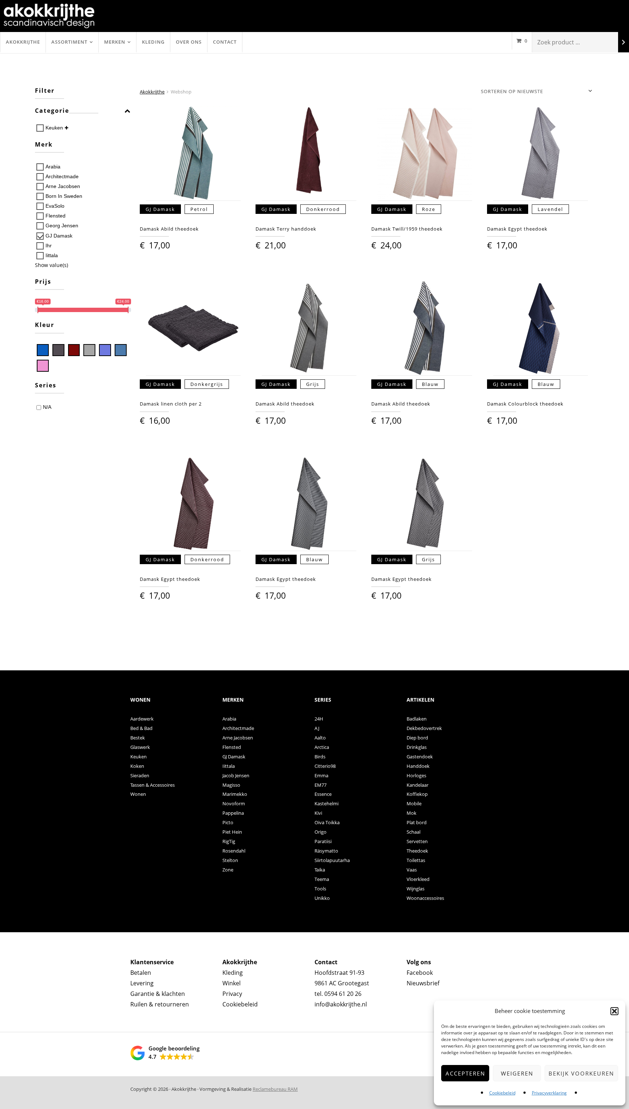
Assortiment (69, 42)
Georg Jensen (62, 225)
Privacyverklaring (549, 1093)
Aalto (320, 737)
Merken (114, 42)
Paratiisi (323, 841)
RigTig (228, 841)
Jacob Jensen (235, 775)
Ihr (49, 245)
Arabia (53, 166)
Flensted (56, 216)
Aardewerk (142, 718)
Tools (320, 888)
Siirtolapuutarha (332, 860)
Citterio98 (325, 766)
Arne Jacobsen (63, 186)
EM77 (320, 785)
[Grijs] (89, 350)
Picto (227, 822)
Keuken (54, 128)
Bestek (137, 737)
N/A (47, 407)
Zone (227, 869)
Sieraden (139, 775)
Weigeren (517, 1073)
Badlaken (417, 718)
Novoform (233, 803)
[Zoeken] (623, 42)
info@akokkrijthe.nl (340, 1004)
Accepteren (465, 1073)
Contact (225, 42)
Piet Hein (232, 832)
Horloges (416, 775)
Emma (321, 775)
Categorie (52, 111)
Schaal (413, 832)
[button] (614, 1011)
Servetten (417, 841)
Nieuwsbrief (423, 983)
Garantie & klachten (157, 994)
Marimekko (234, 794)
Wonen (138, 794)
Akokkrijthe (23, 42)
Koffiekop (417, 794)
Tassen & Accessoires (152, 785)
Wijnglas (415, 888)
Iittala (52, 255)
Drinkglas (417, 747)
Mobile (414, 803)
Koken (137, 766)
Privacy (232, 994)
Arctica (321, 747)
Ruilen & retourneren (159, 1004)
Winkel (231, 983)
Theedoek (417, 850)
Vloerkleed (418, 879)
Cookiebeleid (502, 1093)
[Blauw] (43, 350)
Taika (319, 869)
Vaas (412, 869)
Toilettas (416, 860)
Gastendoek (420, 756)
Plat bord (417, 822)
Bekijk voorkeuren (581, 1073)
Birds (319, 756)
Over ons (189, 42)
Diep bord (417, 737)
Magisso (231, 785)
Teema (321, 879)
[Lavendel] (105, 350)
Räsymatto (326, 850)
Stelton (230, 860)
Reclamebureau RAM (275, 1089)
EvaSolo (55, 206)
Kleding (153, 42)
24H (318, 718)
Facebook (420, 973)
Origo (320, 832)
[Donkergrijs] (58, 350)
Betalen (140, 973)
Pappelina (233, 813)
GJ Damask (59, 236)
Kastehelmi (326, 803)
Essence (323, 794)
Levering (142, 983)
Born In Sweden (64, 196)
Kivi (318, 813)
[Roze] (43, 366)
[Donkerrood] (74, 350)
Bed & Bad (141, 728)
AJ (316, 728)
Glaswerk (140, 747)
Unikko (322, 898)
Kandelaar (417, 785)
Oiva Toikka (327, 822)
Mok (411, 813)
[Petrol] (120, 350)
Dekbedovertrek (424, 728)
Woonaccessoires (425, 898)
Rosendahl (233, 850)
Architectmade (62, 176)
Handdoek (418, 766)
